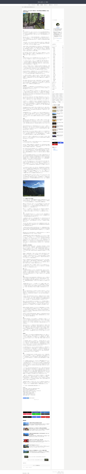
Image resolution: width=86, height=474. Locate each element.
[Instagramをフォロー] (36, 417)
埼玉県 (58, 51)
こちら (59, 38)
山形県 (58, 50)
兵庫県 (58, 70)
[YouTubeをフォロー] (45, 417)
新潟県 (58, 56)
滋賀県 (58, 66)
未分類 (58, 89)
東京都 (58, 53)
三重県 (58, 73)
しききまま (57, 27)
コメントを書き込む (36, 465)
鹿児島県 (58, 79)
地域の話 (58, 47)
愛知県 (58, 64)
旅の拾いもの (58, 82)
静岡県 (58, 63)
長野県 (58, 60)
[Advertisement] (36, 405)
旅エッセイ (58, 83)
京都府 (58, 67)
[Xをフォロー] (27, 417)
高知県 (58, 76)
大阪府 (58, 69)
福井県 (58, 57)
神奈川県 (58, 54)
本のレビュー (58, 86)
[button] (45, 414)
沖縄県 (58, 80)
